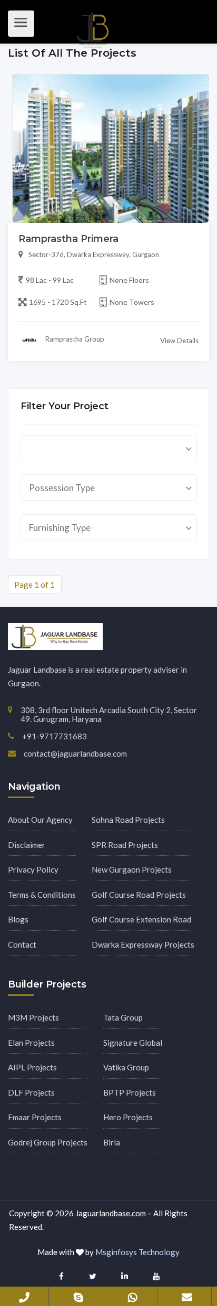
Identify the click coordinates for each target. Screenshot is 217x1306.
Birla (111, 1142)
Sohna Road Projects (128, 819)
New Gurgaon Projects (132, 869)
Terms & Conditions (42, 894)
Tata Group (123, 1017)
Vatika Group (126, 1067)
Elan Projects (31, 1042)
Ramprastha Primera (68, 239)
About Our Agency (40, 819)
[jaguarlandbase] (78, 1295)
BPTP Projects (129, 1092)
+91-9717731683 (24, 1296)
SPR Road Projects (125, 845)
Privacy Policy (33, 869)
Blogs (18, 919)
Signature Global (132, 1042)
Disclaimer (26, 845)
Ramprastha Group (74, 339)
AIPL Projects (32, 1067)
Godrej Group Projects (47, 1142)
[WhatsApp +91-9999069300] (133, 1295)
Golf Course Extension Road (141, 919)
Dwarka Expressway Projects (143, 944)
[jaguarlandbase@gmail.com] (187, 1295)
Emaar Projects (35, 1117)
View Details (179, 340)
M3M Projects (33, 1017)
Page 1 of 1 (34, 584)
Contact (22, 944)
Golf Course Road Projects (139, 894)
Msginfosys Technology (137, 1252)
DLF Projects (31, 1092)
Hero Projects (128, 1117)
